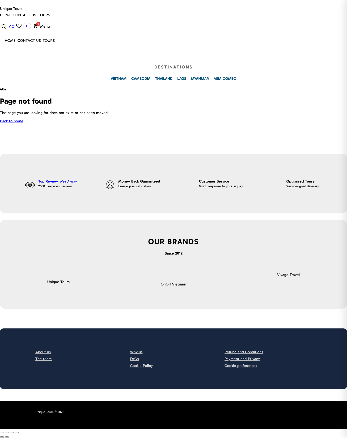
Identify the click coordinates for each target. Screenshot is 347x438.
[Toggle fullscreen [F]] (12, 432)
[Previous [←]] (2, 437)
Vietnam (119, 78)
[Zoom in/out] (17, 432)
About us (43, 352)
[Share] (7, 432)
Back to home (11, 121)
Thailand (164, 78)
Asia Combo (225, 78)
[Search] (3, 26)
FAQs (134, 359)
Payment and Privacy (242, 359)
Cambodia (140, 78)
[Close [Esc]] (2, 432)
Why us (136, 352)
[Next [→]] (7, 437)
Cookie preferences (240, 365)
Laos (181, 78)
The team (43, 359)
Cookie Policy (141, 365)
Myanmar (200, 78)
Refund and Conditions (243, 352)
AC (11, 26)
